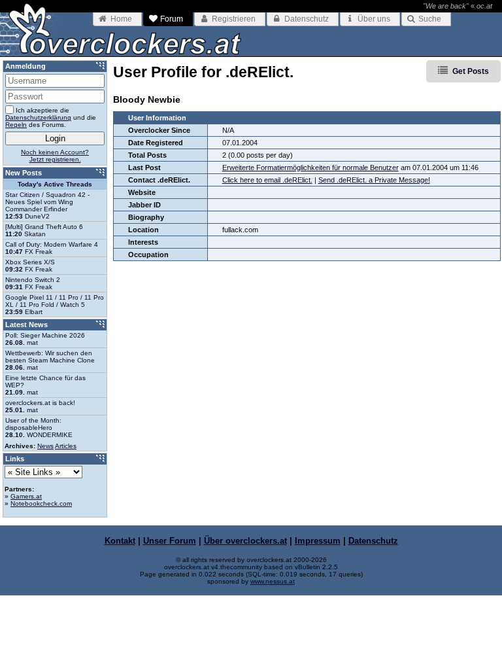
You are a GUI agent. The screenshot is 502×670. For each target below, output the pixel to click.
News (45, 446)
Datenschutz (373, 541)
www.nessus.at (272, 581)
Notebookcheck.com (41, 503)
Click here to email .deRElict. (267, 180)
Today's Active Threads (55, 184)
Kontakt (120, 541)
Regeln (16, 124)
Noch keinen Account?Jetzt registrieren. (55, 156)
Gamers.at (26, 496)
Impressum (318, 541)
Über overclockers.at (245, 541)
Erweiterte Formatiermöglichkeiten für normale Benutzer (310, 167)
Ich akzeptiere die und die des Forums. (50, 117)
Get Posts (470, 71)
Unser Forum (169, 541)
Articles (65, 446)
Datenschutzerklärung (38, 117)
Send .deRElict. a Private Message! (374, 180)
